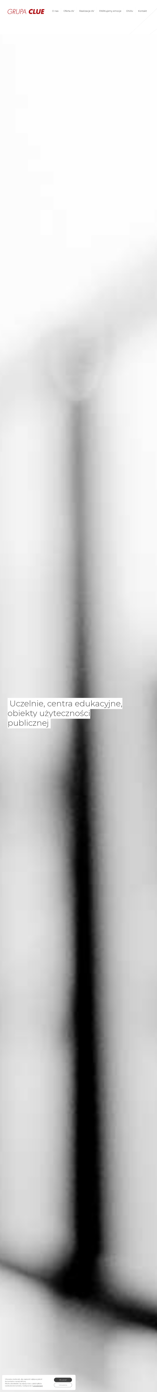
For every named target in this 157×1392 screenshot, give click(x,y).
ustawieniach (38, 1386)
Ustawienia (63, 1385)
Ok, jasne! (63, 1380)
